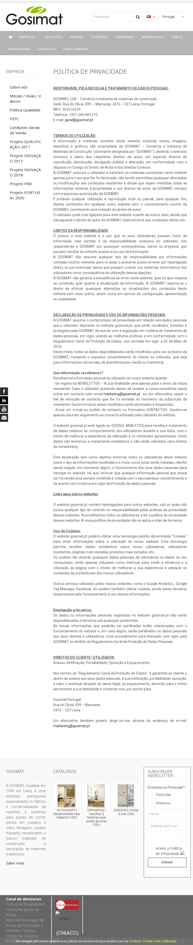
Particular (163, 794)
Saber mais (15, 863)
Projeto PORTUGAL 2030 (25, 195)
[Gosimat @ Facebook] (4, 391)
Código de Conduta (22, 935)
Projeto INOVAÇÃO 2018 (25, 172)
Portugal (169, 17)
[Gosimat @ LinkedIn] (4, 400)
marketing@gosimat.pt (122, 394)
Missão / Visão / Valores (25, 98)
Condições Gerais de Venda (25, 130)
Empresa (163, 802)
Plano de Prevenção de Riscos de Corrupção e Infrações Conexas (24, 925)
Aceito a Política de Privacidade (169, 851)
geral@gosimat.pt (79, 120)
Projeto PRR (21, 183)
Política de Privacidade (24, 904)
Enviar (167, 862)
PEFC (14, 118)
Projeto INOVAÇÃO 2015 (25, 158)
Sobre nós (19, 87)
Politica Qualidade (25, 109)
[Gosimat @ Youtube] (4, 409)
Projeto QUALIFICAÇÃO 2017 (25, 144)
